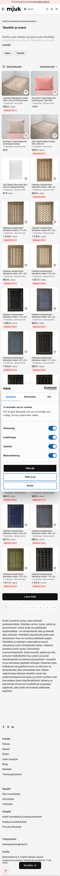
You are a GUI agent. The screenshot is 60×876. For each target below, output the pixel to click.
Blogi (5, 764)
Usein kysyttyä (10, 759)
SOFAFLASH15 (43, 2)
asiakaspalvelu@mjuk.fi (14, 844)
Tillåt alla (30, 468)
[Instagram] (8, 727)
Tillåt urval (30, 476)
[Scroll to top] (5, 870)
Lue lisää (6, 45)
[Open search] (47, 9)
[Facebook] (3, 727)
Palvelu (6, 744)
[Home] (14, 9)
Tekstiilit (20, 53)
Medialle (7, 769)
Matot (7, 53)
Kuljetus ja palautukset (14, 822)
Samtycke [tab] (11, 396)
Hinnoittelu (8, 799)
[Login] (52, 9)
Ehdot (5, 754)
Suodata (28, 865)
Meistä (6, 749)
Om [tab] (49, 396)
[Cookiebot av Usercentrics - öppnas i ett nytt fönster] (44, 388)
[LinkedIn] (13, 727)
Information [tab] (30, 396)
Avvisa (30, 485)
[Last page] (54, 607)
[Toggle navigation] (3, 9)
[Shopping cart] (56, 9)
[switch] (52, 437)
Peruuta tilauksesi (11, 827)
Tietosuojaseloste (12, 774)
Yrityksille (7, 804)
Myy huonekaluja (11, 794)
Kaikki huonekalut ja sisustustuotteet (19, 21)
